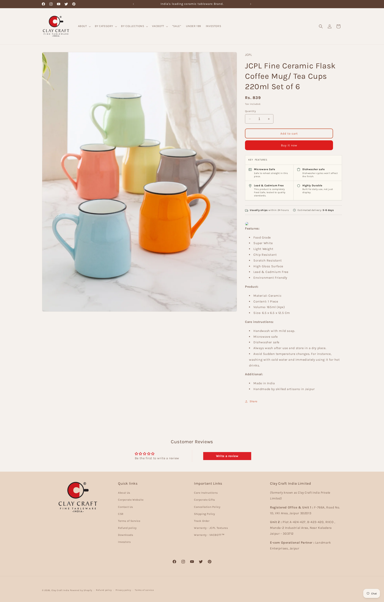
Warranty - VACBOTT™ (209, 535)
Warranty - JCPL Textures (211, 528)
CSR (121, 514)
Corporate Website (130, 499)
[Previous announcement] (133, 4)
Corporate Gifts (204, 499)
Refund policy (127, 528)
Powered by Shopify (81, 590)
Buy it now (289, 145)
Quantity (250, 111)
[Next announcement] (250, 4)
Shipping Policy (204, 514)
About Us (124, 492)
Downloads (125, 535)
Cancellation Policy (207, 507)
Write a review (227, 456)
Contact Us (125, 507)
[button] (84, 26)
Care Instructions (206, 492)
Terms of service (144, 590)
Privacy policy (123, 590)
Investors (124, 542)
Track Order (202, 521)
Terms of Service (129, 521)
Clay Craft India (60, 590)
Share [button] (253, 401)
